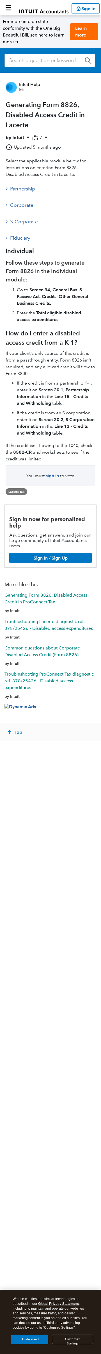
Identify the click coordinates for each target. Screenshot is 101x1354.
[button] (8, 7)
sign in (52, 475)
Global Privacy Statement (58, 1304)
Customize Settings (72, 1340)
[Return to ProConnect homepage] (44, 8)
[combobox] (49, 60)
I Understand (29, 1339)
